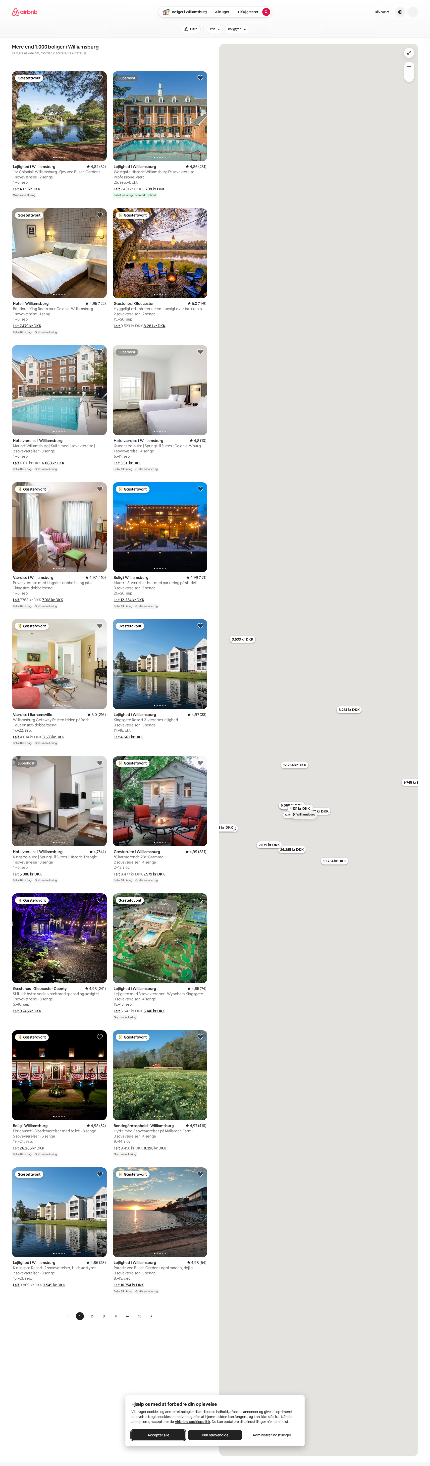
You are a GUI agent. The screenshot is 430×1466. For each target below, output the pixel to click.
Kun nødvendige (215, 1435)
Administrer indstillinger (272, 1435)
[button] (26, 189)
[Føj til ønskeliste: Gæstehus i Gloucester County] (100, 900)
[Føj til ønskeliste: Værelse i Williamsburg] (100, 489)
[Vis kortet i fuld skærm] (409, 53)
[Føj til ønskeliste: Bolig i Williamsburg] (200, 489)
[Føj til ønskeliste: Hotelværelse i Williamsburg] (100, 352)
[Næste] (151, 1316)
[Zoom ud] (409, 77)
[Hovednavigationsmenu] (413, 12)
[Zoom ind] (409, 67)
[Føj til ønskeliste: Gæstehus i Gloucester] (200, 215)
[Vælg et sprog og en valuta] (400, 12)
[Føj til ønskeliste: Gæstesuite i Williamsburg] (200, 763)
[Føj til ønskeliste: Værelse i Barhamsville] (100, 626)
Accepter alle (158, 1435)
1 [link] (80, 1316)
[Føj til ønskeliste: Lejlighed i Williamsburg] (100, 78)
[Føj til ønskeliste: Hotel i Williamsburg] (100, 215)
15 (139, 1316)
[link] (68, 1316)
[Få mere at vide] (85, 53)
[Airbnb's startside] (24, 12)
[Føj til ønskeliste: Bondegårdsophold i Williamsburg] (200, 1037)
